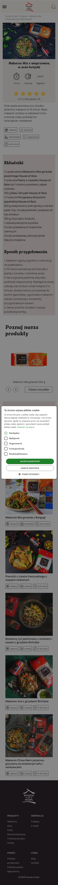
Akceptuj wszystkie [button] (30, 461)
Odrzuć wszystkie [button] (30, 468)
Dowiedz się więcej (25, 427)
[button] (29, 474)
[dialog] (29, 442)
